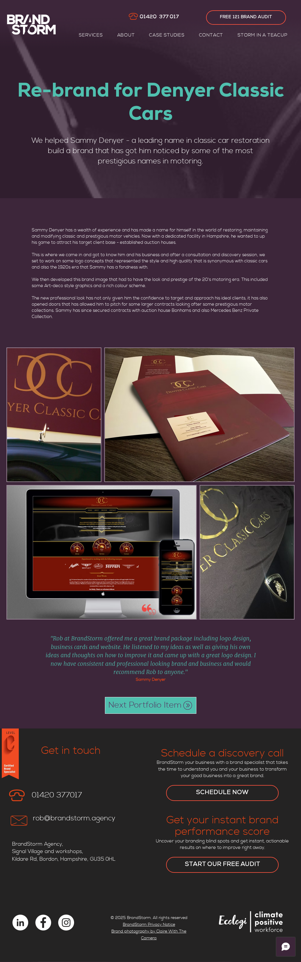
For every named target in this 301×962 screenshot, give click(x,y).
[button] (91, 35)
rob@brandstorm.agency (74, 818)
